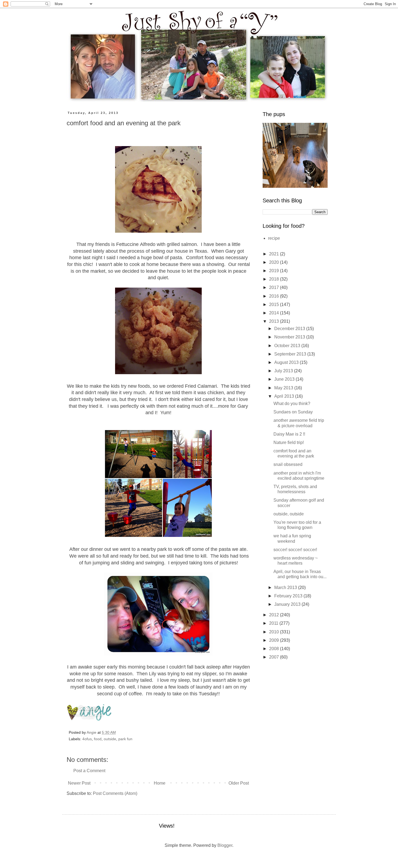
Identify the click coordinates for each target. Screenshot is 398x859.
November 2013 (290, 337)
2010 (274, 632)
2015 (274, 304)
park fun (125, 739)
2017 (274, 287)
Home (159, 783)
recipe (274, 238)
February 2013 (289, 596)
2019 (274, 270)
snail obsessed (287, 464)
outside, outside (288, 514)
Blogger (224, 845)
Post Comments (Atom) (115, 793)
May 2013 (284, 388)
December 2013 (290, 328)
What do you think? (291, 403)
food (98, 739)
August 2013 (287, 362)
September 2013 (290, 354)
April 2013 (284, 396)
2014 (274, 313)
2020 (274, 262)
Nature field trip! (288, 442)
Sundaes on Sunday (293, 412)
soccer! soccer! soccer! (295, 549)
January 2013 (288, 604)
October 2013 (287, 345)
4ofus (87, 739)
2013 (274, 321)
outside (110, 739)
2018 (274, 279)
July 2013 (284, 370)
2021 (274, 254)
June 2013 (285, 379)
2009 (274, 640)
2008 (274, 648)
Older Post (239, 783)
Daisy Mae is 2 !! (289, 434)
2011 (274, 623)
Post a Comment (89, 770)
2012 (274, 615)
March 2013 (286, 587)
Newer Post (79, 783)
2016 (274, 296)
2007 (274, 657)
